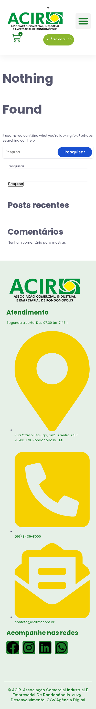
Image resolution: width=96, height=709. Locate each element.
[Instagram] (29, 647)
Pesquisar (16, 166)
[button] (83, 21)
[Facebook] (12, 647)
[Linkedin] (45, 647)
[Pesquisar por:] (48, 152)
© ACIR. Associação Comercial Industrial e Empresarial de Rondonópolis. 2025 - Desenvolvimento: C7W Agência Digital (48, 695)
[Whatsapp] (61, 647)
